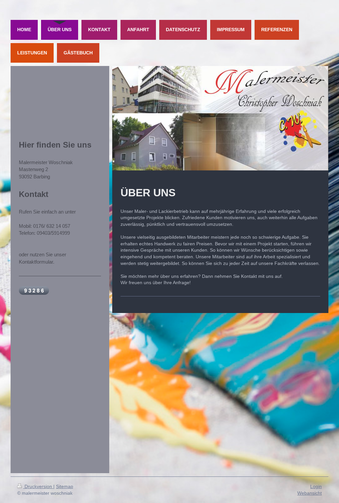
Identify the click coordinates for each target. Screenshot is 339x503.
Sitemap (64, 486)
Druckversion (38, 486)
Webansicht (309, 493)
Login (316, 486)
